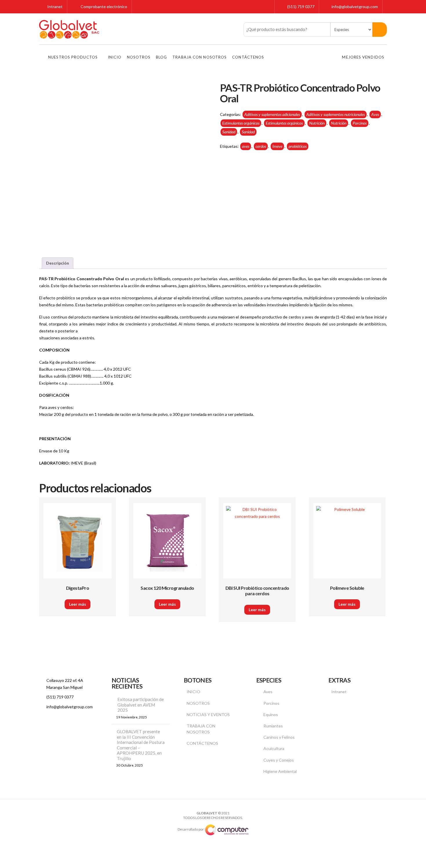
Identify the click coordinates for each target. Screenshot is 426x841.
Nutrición (317, 123)
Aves (375, 114)
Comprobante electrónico (103, 6)
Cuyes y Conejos (278, 760)
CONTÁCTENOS (202, 743)
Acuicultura (273, 748)
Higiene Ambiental (280, 771)
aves (245, 146)
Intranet (54, 6)
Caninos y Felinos (279, 737)
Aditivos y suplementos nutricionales (335, 114)
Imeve (277, 146)
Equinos (270, 714)
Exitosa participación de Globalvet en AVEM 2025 (140, 705)
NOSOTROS (198, 703)
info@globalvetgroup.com (355, 6)
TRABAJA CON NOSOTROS (201, 728)
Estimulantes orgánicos (240, 123)
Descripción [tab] (57, 263)
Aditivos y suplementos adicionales (272, 114)
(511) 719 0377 (300, 6)
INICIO (193, 691)
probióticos (298, 146)
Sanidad (228, 131)
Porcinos (360, 123)
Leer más (77, 604)
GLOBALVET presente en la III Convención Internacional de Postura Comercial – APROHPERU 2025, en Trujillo (141, 745)
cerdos (261, 146)
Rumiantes (273, 725)
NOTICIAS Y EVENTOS (208, 714)
